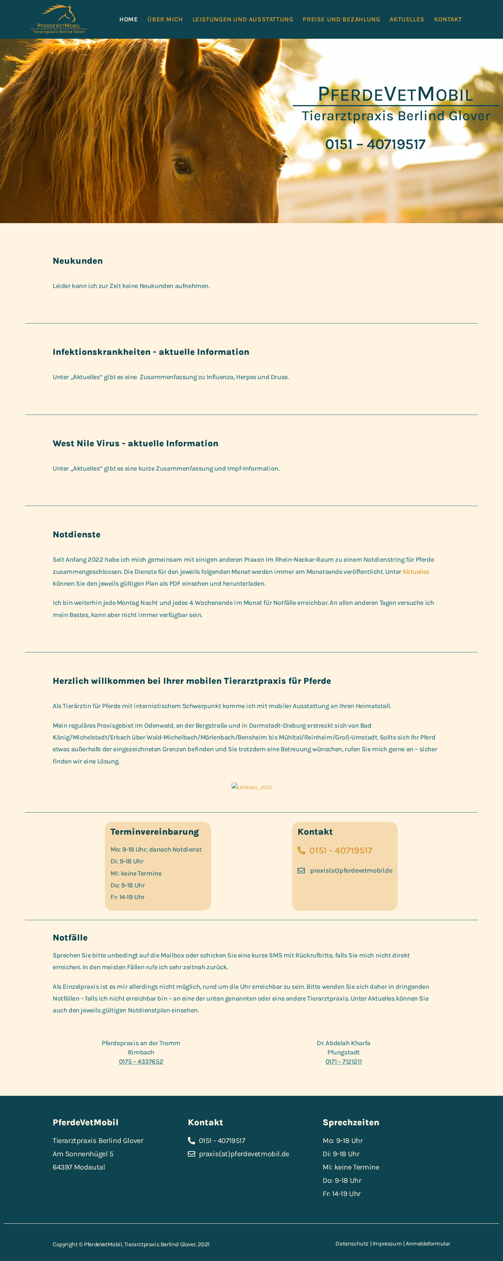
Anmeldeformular (428, 1243)
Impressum (387, 1243)
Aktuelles (415, 572)
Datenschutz (352, 1243)
